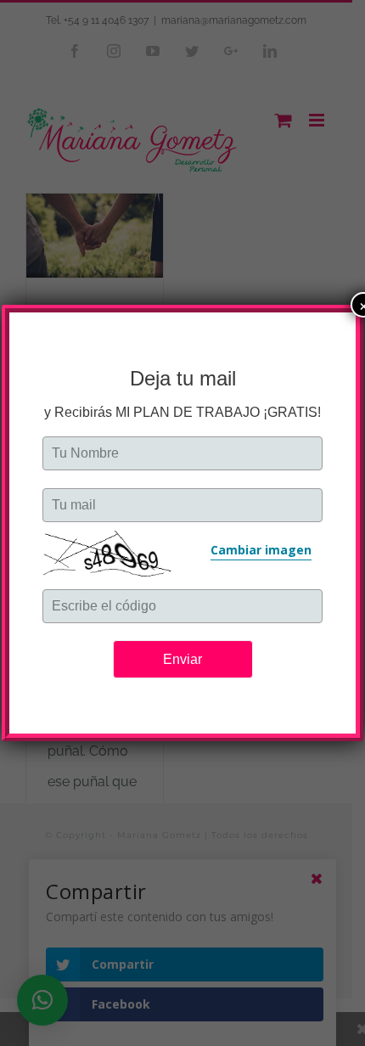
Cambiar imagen (261, 550)
